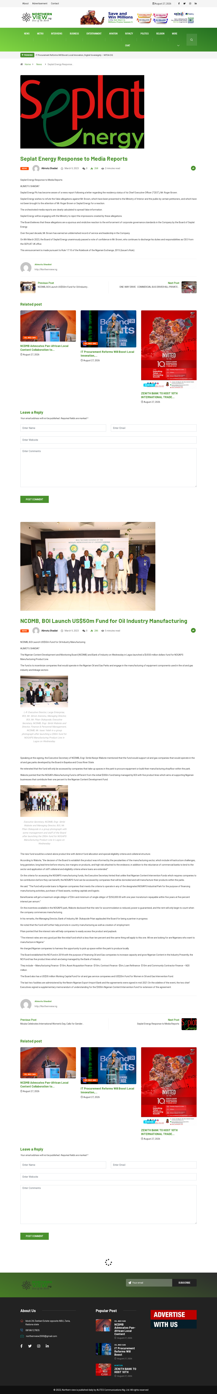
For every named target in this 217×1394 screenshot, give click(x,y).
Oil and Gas (30, 344)
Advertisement (39, 3)
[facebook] (179, 3)
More (174, 33)
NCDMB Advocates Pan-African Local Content (124, 1329)
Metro (40, 33)
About (25, 3)
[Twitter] (184, 3)
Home (28, 64)
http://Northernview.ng (46, 269)
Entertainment (94, 33)
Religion (160, 33)
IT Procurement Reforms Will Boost (124, 1351)
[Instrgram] (190, 3)
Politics (145, 33)
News (27, 33)
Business (74, 33)
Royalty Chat (129, 39)
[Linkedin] (196, 3)
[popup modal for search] (191, 40)
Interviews (56, 33)
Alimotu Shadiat (49, 168)
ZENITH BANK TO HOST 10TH (125, 1370)
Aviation (113, 33)
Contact (55, 3)
